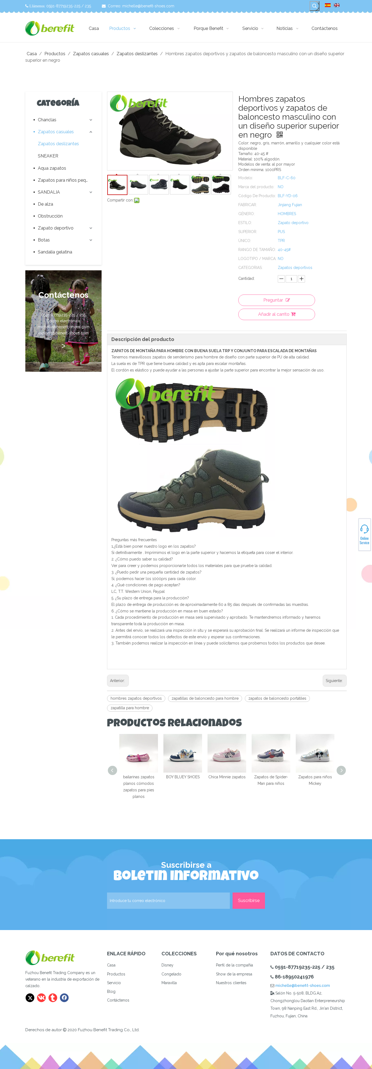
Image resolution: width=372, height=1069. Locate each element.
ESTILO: (245, 223)
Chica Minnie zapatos (227, 777)
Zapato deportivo (56, 228)
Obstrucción (50, 216)
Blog (111, 991)
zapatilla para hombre (130, 708)
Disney (167, 965)
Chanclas (47, 119)
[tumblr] (52, 997)
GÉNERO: (246, 214)
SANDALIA (49, 192)
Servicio (114, 983)
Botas (44, 240)
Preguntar (273, 300)
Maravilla (169, 983)
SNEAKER (48, 156)
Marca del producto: (256, 187)
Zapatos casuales (56, 131)
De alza (45, 204)
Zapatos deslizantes (58, 143)
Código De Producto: (257, 196)
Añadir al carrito (273, 314)
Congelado (171, 974)
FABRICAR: (247, 205)
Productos (116, 974)
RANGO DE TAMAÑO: (257, 249)
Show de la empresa (234, 974)
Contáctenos (118, 1000)
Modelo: (245, 178)
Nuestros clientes (231, 983)
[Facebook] (64, 997)
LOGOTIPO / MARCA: (257, 258)
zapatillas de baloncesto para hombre (205, 698)
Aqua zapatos (52, 168)
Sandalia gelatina (55, 252)
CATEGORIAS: (250, 267)
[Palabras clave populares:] (314, 6)
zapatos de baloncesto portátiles (277, 698)
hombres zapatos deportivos (136, 698)
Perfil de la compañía (234, 965)
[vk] (41, 997)
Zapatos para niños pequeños (65, 180)
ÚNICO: (244, 240)
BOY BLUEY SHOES (183, 777)
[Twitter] (30, 997)
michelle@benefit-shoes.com (148, 6)
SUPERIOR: (247, 232)
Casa (111, 965)
